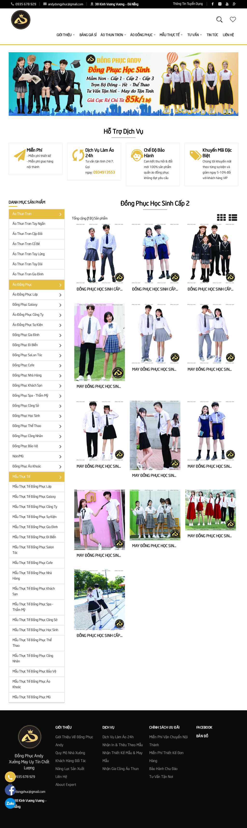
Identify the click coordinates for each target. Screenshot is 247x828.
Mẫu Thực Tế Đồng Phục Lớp (32, 486)
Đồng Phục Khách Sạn (27, 385)
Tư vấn (193, 35)
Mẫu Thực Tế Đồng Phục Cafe (33, 563)
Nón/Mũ (18, 456)
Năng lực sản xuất (69, 769)
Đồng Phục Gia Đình (26, 335)
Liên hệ (61, 777)
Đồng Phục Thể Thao (27, 426)
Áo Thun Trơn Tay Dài (27, 264)
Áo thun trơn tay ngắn (29, 224)
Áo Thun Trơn (22, 214)
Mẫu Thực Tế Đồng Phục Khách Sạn (34, 591)
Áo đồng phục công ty (28, 315)
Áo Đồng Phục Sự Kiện (28, 325)
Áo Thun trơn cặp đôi (27, 234)
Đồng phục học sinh (26, 416)
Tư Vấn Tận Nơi (161, 777)
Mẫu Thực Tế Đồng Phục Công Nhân (33, 658)
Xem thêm (99, 264)
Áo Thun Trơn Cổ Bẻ (26, 244)
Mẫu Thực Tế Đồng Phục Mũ (31, 697)
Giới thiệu (64, 35)
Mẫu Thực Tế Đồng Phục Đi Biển (34, 537)
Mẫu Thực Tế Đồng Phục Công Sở (35, 620)
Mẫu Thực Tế (21, 477)
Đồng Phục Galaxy (25, 304)
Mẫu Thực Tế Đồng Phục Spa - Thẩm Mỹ (33, 607)
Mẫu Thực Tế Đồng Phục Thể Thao (32, 643)
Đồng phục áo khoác (27, 466)
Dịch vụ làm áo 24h (118, 737)
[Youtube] (227, 4)
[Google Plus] (234, 4)
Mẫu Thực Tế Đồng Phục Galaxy (34, 496)
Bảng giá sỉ (88, 35)
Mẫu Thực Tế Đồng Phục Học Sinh (35, 630)
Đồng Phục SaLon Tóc (27, 355)
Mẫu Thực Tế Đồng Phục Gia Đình (35, 527)
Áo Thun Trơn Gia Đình (28, 274)
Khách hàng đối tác (70, 761)
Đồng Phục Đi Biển (25, 345)
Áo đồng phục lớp (25, 294)
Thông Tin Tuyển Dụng (188, 4)
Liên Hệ (228, 35)
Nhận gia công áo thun (121, 769)
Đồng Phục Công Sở (26, 406)
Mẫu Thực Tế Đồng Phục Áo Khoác (31, 684)
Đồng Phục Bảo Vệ (25, 446)
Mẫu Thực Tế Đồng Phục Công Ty (35, 507)
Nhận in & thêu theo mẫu (123, 745)
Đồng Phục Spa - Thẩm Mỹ (30, 395)
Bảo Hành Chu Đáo (163, 769)
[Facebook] (212, 4)
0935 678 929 (25, 4)
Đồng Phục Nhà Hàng (27, 375)
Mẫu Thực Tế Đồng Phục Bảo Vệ (34, 671)
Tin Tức (212, 35)
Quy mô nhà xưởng (70, 753)
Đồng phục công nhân (28, 436)
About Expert (65, 785)
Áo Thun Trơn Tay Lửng (29, 254)
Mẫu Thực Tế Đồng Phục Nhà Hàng (32, 575)
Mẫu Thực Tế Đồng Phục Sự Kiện (34, 517)
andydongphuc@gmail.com (65, 4)
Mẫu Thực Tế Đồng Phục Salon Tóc (33, 550)
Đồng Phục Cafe (23, 365)
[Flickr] (219, 4)
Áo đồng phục (22, 284)
